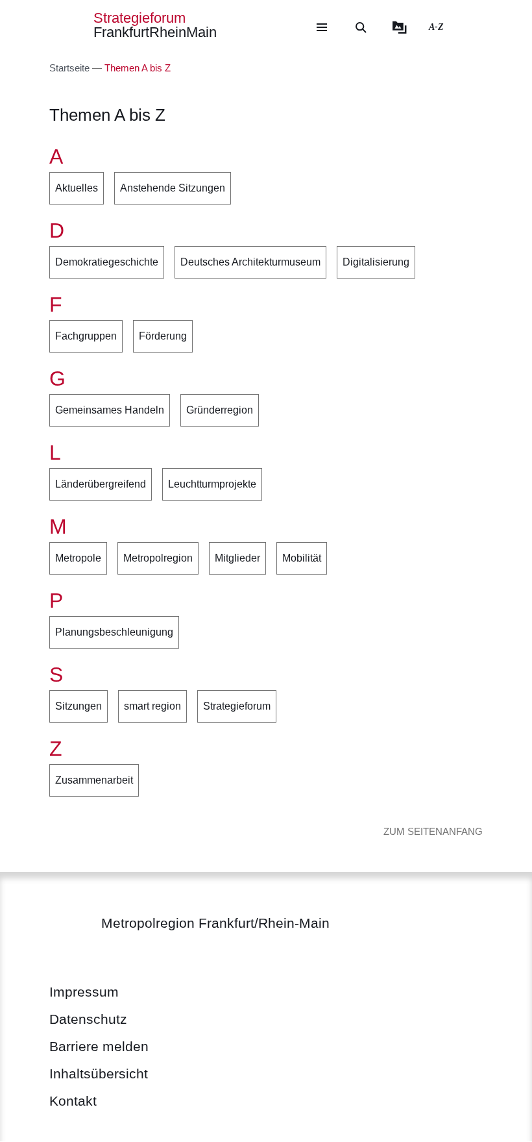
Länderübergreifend (100, 484)
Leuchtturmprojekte (212, 484)
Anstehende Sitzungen (172, 187)
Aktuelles (76, 187)
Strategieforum (237, 706)
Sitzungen (78, 706)
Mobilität (301, 558)
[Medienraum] (399, 27)
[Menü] (322, 27)
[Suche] (361, 27)
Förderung (163, 335)
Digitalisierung (376, 261)
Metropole (78, 558)
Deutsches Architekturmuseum (250, 261)
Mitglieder (237, 558)
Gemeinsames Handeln (109, 410)
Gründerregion (219, 410)
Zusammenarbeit (94, 780)
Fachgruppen (86, 335)
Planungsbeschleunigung (114, 632)
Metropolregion (158, 558)
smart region (152, 706)
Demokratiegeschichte (106, 261)
